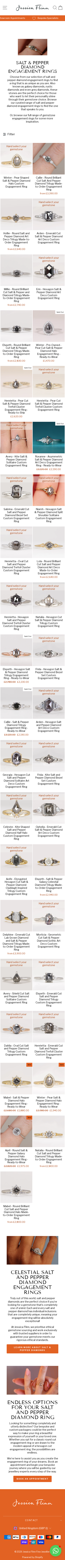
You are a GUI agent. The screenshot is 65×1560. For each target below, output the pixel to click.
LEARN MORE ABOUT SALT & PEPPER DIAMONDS (32, 1348)
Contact (31, 1520)
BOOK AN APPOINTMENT (32, 1479)
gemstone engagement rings (33, 117)
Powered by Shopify (32, 1557)
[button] (55, 1550)
